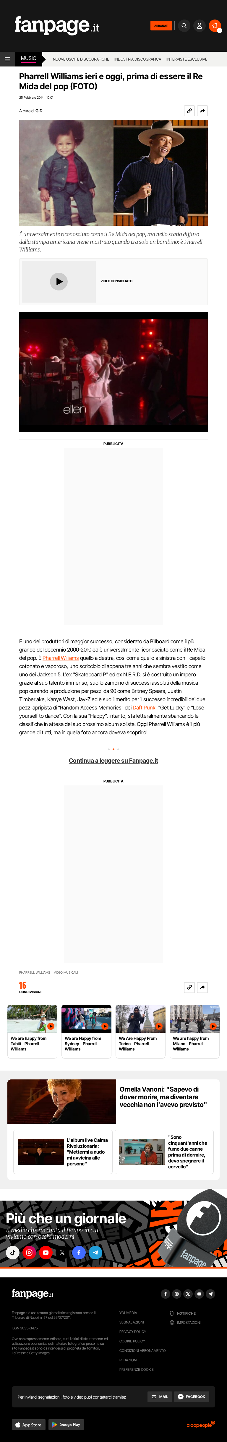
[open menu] (7, 59)
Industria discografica (137, 59)
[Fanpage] (32, 1294)
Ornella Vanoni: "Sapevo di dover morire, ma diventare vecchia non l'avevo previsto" (163, 1096)
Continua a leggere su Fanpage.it (113, 760)
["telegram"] (95, 1252)
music (28, 58)
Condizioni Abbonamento (142, 1350)
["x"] (62, 1252)
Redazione (128, 1360)
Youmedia (128, 1313)
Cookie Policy (132, 1341)
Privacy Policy (132, 1331)
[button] (202, 110)
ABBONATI (161, 25)
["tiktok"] (13, 1252)
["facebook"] (79, 1252)
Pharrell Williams (61, 658)
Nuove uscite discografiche (81, 59)
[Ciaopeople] (201, 1426)
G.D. (39, 110)
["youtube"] (46, 1252)
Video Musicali (66, 972)
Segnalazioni (131, 1322)
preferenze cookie (136, 1369)
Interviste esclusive (186, 59)
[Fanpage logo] (49, 25)
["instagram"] (29, 1252)
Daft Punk (144, 707)
